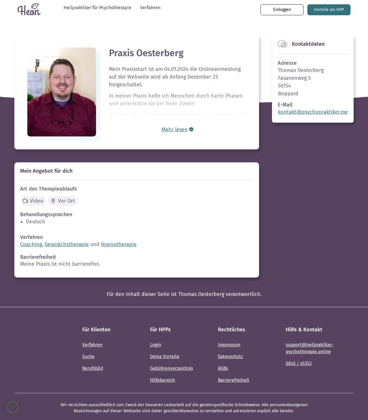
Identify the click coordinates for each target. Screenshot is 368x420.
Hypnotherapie (119, 244)
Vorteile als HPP (329, 9)
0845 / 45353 (299, 363)
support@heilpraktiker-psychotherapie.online (310, 348)
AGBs (223, 368)
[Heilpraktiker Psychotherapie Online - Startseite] (31, 355)
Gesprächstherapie (67, 244)
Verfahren (150, 7)
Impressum (229, 344)
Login (155, 344)
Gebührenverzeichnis (171, 368)
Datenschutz (230, 356)
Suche (88, 356)
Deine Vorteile (164, 356)
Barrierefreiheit (233, 380)
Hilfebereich (162, 380)
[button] (12, 407)
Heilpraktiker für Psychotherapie (97, 7)
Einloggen (282, 9)
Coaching (31, 244)
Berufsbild (92, 368)
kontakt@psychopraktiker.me (313, 112)
